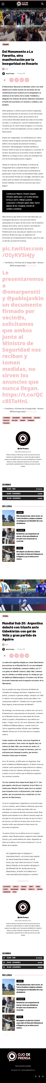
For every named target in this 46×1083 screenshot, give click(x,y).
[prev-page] (3, 566)
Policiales (21, 530)
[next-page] (7, 566)
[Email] (27, 80)
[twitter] (26, 469)
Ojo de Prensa (10, 73)
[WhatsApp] (22, 80)
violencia (6, 423)
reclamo (14, 420)
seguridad (31, 420)
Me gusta (39, 489)
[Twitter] (16, 80)
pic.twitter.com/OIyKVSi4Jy (22, 252)
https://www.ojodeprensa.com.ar (23, 451)
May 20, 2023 (31, 266)
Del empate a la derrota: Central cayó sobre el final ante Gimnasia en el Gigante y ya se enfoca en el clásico (29, 555)
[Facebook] (11, 80)
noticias (37, 417)
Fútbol (20, 548)
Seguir (40, 494)
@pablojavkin (25, 298)
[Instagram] (39, 1076)
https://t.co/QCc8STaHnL (22, 398)
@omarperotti (21, 291)
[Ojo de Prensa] (4, 73)
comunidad (6, 417)
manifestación (27, 417)
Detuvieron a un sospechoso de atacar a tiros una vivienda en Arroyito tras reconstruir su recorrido (27, 537)
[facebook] (20, 469)
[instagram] (23, 469)
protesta (6, 420)
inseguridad (16, 417)
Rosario (6, 44)
